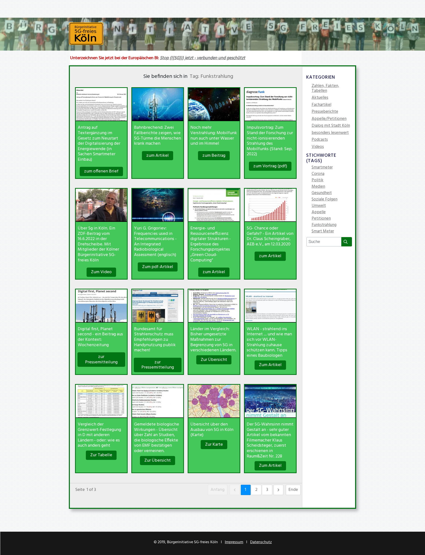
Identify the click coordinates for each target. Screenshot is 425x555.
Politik (317, 181)
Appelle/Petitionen (329, 119)
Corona (318, 174)
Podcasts (320, 140)
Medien (318, 187)
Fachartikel (321, 105)
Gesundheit (322, 193)
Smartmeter (322, 168)
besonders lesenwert (330, 133)
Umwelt (319, 206)
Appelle (319, 212)
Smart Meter (323, 232)
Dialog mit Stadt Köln (331, 126)
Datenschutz (261, 542)
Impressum (234, 542)
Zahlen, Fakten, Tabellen (325, 89)
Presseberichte (325, 112)
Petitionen (321, 219)
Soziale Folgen (324, 200)
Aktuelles (320, 98)
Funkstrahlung (324, 225)
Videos (318, 147)
